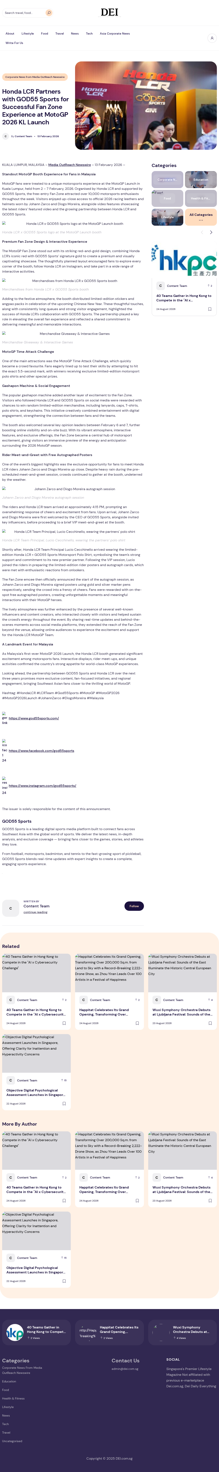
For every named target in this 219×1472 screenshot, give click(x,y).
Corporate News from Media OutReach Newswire (35, 77)
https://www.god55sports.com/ (34, 718)
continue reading (35, 912)
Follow (134, 906)
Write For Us (14, 43)
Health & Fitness (13, 1398)
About (10, 33)
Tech (89, 33)
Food (44, 33)
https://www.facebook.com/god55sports (41, 750)
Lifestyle (28, 33)
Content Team (21, 136)
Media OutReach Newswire (69, 165)
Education (9, 1381)
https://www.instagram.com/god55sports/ (42, 785)
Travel (59, 33)
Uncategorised (12, 1441)
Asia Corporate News (115, 33)
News (75, 33)
